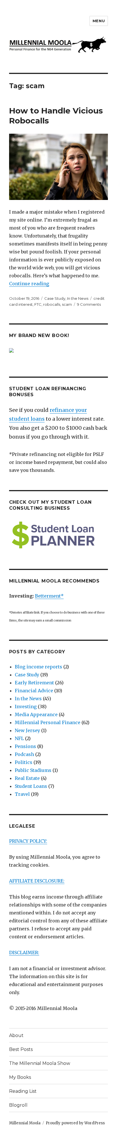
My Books (20, 1077)
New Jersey (27, 730)
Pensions (25, 746)
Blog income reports (38, 667)
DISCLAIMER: (24, 952)
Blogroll (18, 1105)
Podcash (24, 754)
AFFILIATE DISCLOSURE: (36, 881)
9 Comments (89, 304)
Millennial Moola (25, 1123)
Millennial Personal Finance (47, 722)
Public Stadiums (33, 770)
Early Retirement (34, 682)
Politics (23, 762)
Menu (99, 20)
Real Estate (27, 778)
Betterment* (49, 596)
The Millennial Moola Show (39, 1063)
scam (67, 304)
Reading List (23, 1091)
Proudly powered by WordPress (75, 1123)
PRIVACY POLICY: (28, 841)
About (16, 1035)
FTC (37, 304)
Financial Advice (34, 690)
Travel (22, 794)
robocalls (51, 304)
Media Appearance (36, 714)
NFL (19, 738)
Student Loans (31, 786)
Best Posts (21, 1049)
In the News (77, 298)
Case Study (54, 298)
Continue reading (29, 283)
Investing (26, 706)
